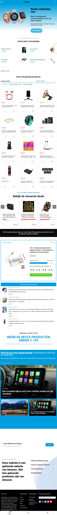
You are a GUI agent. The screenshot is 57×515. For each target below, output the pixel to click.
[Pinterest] (51, 502)
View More (3, 51)
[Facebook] (40, 502)
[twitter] (42, 502)
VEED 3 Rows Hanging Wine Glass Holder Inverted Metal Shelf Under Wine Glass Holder (9, 132)
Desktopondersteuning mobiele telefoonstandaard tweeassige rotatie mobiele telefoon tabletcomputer (27, 107)
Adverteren (22, 505)
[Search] (54, 2)
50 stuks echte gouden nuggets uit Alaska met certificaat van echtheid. (9, 215)
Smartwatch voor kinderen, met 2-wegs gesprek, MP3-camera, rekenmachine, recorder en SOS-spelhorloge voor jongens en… (28, 132)
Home (21, 497)
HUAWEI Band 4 (5, 181)
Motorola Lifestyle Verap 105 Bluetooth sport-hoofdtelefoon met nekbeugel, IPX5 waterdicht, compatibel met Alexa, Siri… (47, 157)
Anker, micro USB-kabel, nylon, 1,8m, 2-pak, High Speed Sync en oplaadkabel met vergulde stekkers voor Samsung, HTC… (9, 107)
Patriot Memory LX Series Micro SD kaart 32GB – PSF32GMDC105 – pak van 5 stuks (47, 182)
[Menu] (2, 2)
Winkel (21, 501)
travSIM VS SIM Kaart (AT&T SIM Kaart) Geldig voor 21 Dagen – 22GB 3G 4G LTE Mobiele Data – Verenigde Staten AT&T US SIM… (28, 157)
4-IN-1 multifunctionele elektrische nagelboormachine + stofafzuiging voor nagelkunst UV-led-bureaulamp (41, 250)
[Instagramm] (45, 502)
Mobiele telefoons (13, 307)
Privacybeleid (32, 497)
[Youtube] (48, 502)
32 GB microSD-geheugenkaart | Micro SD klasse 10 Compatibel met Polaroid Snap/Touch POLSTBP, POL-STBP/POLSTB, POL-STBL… (47, 132)
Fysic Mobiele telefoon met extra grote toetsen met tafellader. (8, 156)
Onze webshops (23, 507)
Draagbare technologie (14, 287)
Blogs (21, 503)
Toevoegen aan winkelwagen (41, 275)
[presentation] (2, 207)
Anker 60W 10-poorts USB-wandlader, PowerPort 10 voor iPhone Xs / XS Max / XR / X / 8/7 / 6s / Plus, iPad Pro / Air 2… (28, 183)
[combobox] (47, 498)
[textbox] (47, 498)
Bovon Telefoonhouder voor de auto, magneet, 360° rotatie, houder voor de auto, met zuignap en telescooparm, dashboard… (47, 107)
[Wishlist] (28, 513)
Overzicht (22, 499)
